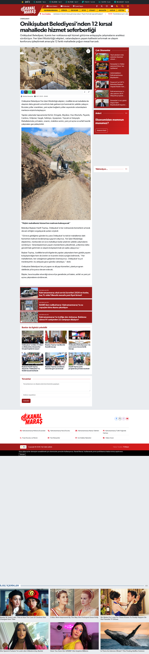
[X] (120, 418)
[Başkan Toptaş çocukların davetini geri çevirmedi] (56, 359)
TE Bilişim (126, 447)
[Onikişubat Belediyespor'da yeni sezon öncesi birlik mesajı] (79, 337)
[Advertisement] (111, 150)
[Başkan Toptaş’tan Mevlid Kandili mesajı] (56, 337)
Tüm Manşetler (55, 438)
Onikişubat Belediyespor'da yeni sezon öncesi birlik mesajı (79, 347)
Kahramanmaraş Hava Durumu (60, 430)
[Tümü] (126, 113)
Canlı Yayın (79, 6)
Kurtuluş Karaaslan (28, 96)
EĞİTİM (121, 10)
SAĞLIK (112, 10)
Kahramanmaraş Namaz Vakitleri (88, 430)
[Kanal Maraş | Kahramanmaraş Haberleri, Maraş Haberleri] (28, 10)
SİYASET (92, 10)
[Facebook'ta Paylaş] (22, 92)
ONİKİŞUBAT (24, 19)
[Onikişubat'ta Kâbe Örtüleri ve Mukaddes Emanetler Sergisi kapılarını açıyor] (32, 337)
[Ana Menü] (127, 6)
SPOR (84, 10)
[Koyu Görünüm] (117, 6)
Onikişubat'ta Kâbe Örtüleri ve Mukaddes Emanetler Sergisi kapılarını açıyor (32, 347)
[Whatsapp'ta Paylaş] (30, 92)
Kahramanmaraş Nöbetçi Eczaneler (34, 430)
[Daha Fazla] (33, 92)
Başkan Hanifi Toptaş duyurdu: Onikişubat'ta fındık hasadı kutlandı (31, 368)
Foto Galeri (53, 6)
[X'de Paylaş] (26, 92)
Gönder (26, 401)
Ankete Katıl (101, 130)
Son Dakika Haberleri (84, 438)
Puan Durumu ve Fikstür (30, 438)
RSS (24, 447)
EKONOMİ (74, 10)
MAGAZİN (102, 10)
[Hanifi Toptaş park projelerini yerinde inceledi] (79, 359)
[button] (127, 10)
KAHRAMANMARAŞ (51, 10)
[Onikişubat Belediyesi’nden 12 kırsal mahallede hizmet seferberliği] (56, 68)
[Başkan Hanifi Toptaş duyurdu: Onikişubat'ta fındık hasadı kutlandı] (32, 359)
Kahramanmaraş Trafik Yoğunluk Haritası (114, 432)
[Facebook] (116, 418)
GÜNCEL (64, 10)
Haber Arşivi (110, 438)
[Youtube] (127, 418)
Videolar (66, 6)
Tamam (22, 454)
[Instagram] (123, 418)
